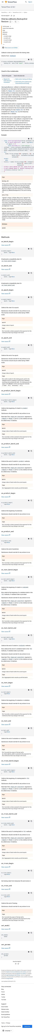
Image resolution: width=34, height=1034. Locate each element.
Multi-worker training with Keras (23, 79)
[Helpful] (11, 16)
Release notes (5, 1009)
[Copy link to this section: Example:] (8, 135)
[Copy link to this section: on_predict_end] (15, 532)
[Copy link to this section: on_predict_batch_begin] (22, 391)
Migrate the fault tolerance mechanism (7, 80)
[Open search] (26, 2)
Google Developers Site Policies (12, 975)
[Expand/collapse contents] (10, 26)
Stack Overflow (5, 1012)
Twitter (3, 997)
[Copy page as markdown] (15, 21)
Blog (2, 989)
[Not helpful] (14, 16)
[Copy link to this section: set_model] (11, 926)
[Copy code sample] (31, 59)
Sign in (30, 2)
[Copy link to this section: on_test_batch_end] (17, 628)
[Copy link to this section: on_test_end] (12, 721)
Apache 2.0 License (21, 973)
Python (25, 12)
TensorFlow (4, 12)
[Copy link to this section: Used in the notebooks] (20, 71)
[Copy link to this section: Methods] (11, 237)
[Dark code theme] (28, 59)
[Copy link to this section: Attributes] (8, 224)
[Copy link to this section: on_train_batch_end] (18, 814)
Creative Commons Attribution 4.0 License (16, 971)
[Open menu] (2, 2)
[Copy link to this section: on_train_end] (13, 886)
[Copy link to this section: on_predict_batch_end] (20, 444)
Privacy (8, 1023)
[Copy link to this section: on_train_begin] (15, 863)
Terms (3, 1023)
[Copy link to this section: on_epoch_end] (13, 338)
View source (4, 245)
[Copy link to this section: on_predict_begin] (17, 493)
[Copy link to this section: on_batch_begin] (15, 242)
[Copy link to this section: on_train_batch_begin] (20, 761)
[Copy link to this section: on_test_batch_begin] (19, 570)
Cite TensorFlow (5, 1017)
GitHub (3, 994)
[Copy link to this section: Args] (6, 177)
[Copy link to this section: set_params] (12, 945)
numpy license (9, 978)
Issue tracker (4, 1006)
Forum (3, 992)
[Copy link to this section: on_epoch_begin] (15, 290)
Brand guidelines (5, 1014)
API (10, 12)
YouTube (3, 999)
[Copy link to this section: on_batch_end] (13, 266)
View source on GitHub (11, 47)
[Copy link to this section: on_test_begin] (14, 683)
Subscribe (27, 1026)
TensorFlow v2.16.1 (8, 7)
